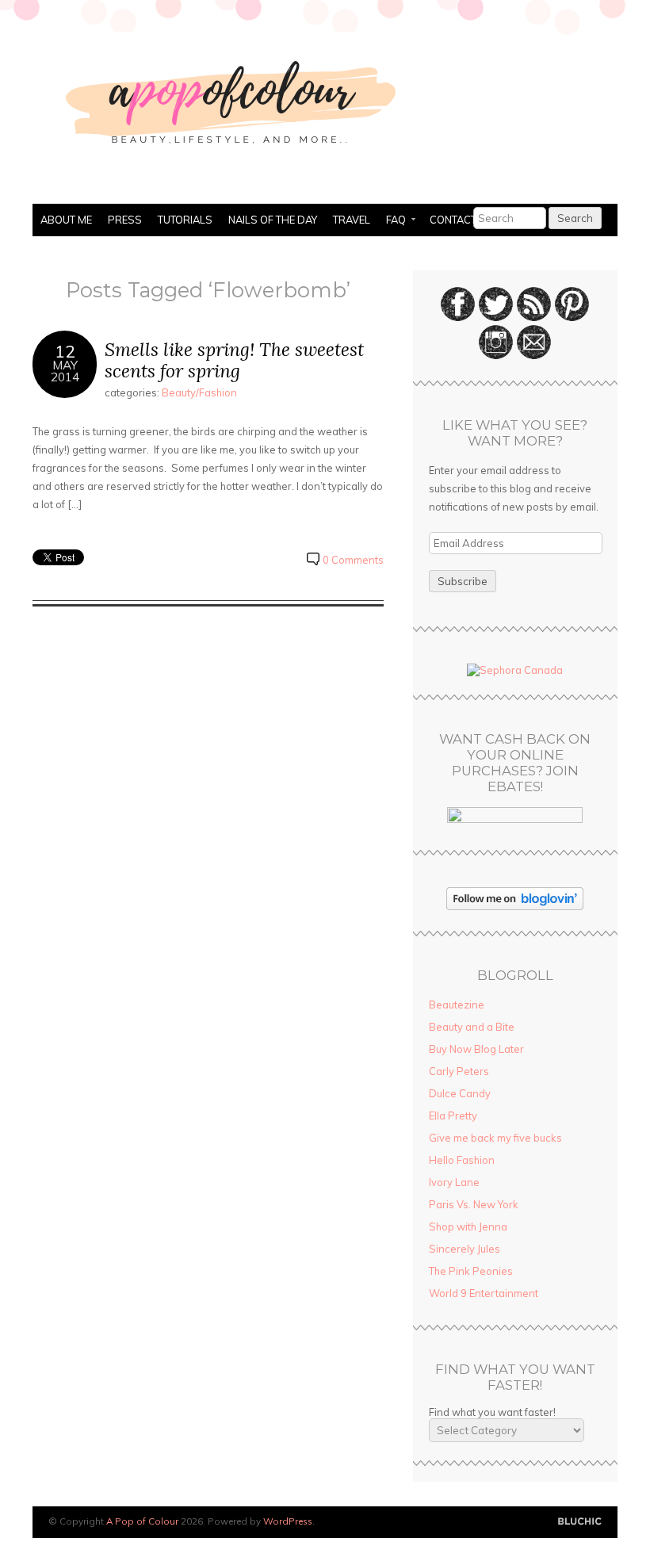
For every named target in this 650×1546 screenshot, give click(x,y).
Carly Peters (459, 1071)
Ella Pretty (453, 1115)
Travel (351, 219)
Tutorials (185, 219)
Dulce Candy (460, 1093)
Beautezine (456, 1004)
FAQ (392, 221)
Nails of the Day (272, 219)
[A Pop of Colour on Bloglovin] (514, 906)
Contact (453, 219)
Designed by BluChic (580, 1521)
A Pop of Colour (142, 1521)
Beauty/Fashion (199, 392)
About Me (66, 219)
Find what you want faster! (492, 1412)
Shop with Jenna (468, 1226)
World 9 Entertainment (483, 1293)
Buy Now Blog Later (476, 1049)
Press (125, 219)
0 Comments (353, 559)
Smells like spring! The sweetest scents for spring (234, 360)
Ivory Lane (454, 1182)
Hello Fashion (462, 1160)
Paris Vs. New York (473, 1204)
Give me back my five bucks (495, 1137)
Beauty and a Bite (471, 1026)
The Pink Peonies (471, 1271)
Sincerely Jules (464, 1248)
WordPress (287, 1521)
